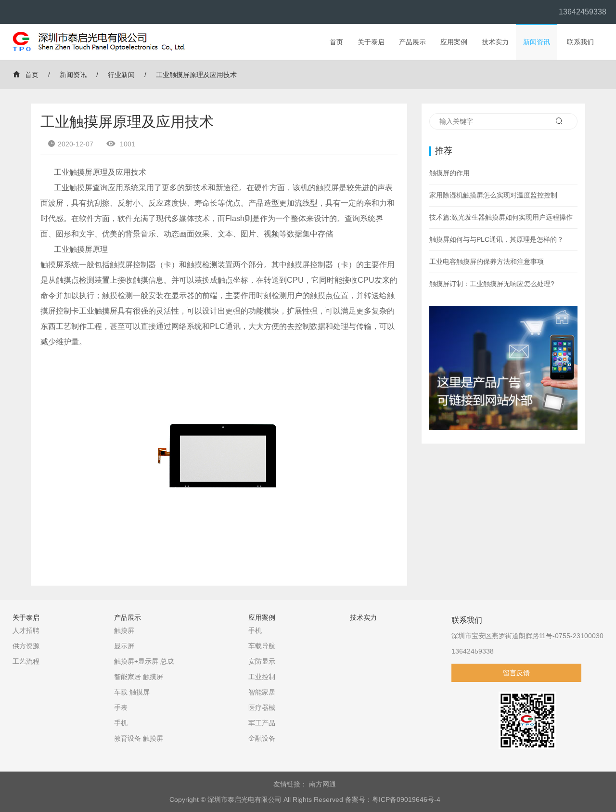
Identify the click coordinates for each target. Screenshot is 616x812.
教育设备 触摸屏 (138, 738)
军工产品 (261, 723)
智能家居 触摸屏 (138, 677)
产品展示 (412, 42)
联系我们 (580, 42)
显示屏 (124, 646)
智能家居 (261, 692)
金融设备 (261, 738)
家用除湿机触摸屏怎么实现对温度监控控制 (493, 195)
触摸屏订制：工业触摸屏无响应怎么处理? (491, 284)
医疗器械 (261, 707)
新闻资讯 (536, 42)
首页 (336, 42)
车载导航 (261, 646)
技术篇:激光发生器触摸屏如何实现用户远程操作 (501, 217)
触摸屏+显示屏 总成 (144, 661)
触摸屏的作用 (449, 173)
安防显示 (261, 661)
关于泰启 (371, 42)
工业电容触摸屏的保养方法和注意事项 (486, 261)
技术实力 (495, 42)
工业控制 (261, 677)
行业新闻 (121, 75)
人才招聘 (26, 630)
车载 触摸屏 (132, 692)
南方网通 (322, 784)
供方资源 (26, 646)
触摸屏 (124, 630)
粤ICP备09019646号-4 (406, 799)
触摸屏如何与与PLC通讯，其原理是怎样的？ (496, 239)
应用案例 (453, 42)
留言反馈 (516, 673)
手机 (121, 723)
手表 (121, 707)
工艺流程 (26, 661)
